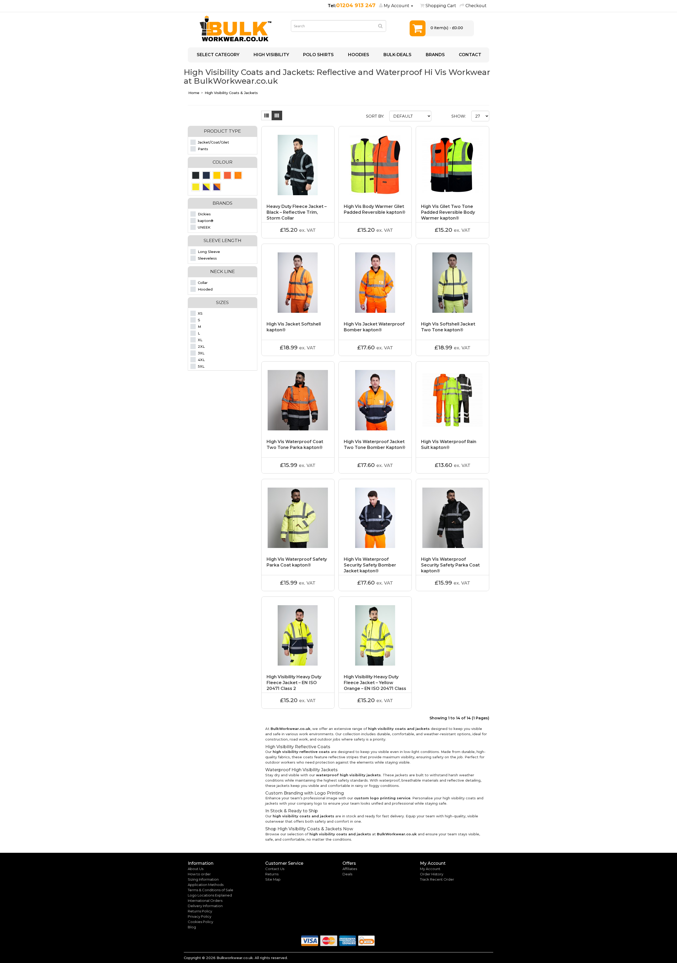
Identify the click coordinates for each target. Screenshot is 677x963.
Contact (469, 54)
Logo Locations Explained (210, 895)
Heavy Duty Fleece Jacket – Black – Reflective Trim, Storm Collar (297, 212)
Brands (435, 54)
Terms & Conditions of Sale (210, 890)
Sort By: (375, 116)
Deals (347, 874)
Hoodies (358, 54)
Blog (192, 927)
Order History (431, 874)
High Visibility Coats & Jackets (231, 93)
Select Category (217, 54)
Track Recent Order (437, 879)
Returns (271, 874)
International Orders (205, 900)
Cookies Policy (200, 922)
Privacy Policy (199, 916)
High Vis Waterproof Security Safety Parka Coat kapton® (450, 565)
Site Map (273, 879)
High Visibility (271, 54)
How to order (199, 874)
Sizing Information (203, 879)
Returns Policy (200, 911)
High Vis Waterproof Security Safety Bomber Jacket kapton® (370, 565)
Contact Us (274, 869)
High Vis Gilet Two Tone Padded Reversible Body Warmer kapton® (448, 212)
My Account (430, 869)
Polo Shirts (318, 54)
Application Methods (205, 884)
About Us (195, 869)
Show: (458, 116)
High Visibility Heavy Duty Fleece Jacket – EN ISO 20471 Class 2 (294, 682)
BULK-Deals (396, 54)
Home (193, 93)
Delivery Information (205, 906)
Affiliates (349, 869)
